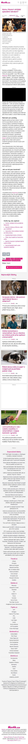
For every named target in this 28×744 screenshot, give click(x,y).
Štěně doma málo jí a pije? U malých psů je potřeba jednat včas (13, 369)
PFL (14, 616)
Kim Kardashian (14, 642)
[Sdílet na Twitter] (8, 254)
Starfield (14, 590)
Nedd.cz (5, 687)
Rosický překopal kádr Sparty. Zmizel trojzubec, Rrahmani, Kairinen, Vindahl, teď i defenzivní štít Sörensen (14, 541)
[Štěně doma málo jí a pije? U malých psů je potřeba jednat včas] (14, 357)
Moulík (12, 303)
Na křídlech (14, 673)
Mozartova (15, 193)
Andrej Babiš (14, 634)
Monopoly (14, 664)
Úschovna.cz (22, 685)
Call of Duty (14, 600)
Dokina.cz (22, 687)
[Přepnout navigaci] (21, 2)
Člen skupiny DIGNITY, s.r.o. (14, 740)
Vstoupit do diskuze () (15, 267)
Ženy (18, 681)
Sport (14, 681)
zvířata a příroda (7, 260)
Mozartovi (5, 76)
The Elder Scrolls (14, 602)
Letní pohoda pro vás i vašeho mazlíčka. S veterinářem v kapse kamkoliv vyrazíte (11, 430)
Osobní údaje (21, 737)
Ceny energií (14, 574)
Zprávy (9, 681)
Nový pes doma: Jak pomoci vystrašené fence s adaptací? (13, 299)
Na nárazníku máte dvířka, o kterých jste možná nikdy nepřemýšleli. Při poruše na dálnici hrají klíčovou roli (14, 518)
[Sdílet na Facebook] (4, 254)
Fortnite (14, 598)
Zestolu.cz (14, 656)
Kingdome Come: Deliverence (14, 604)
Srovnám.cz (21, 688)
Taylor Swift (14, 648)
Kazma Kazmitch (14, 640)
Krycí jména (14, 671)
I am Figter (14, 620)
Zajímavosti (12, 15)
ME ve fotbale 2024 (14, 569)
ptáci (12, 258)
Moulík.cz (10, 687)
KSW (14, 618)
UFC (14, 610)
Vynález (14, 580)
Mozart (4, 138)
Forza (14, 596)
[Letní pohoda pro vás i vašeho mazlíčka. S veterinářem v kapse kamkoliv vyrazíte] (14, 417)
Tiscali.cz (14, 559)
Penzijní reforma (14, 578)
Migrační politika (14, 567)
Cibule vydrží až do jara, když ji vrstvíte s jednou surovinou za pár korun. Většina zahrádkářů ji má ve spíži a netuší (14, 553)
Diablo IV (14, 594)
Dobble (14, 666)
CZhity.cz (5, 688)
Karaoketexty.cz (13, 685)
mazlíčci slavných (16, 260)
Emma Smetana (14, 651)
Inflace (14, 561)
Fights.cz (14, 607)
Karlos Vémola (14, 624)
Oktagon (14, 612)
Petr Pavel (14, 636)
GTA (14, 592)
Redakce (11, 737)
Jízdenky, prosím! (14, 677)
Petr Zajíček (17, 16)
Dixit (14, 669)
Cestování (22, 681)
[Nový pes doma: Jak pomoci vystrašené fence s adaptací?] (14, 287)
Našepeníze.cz (13, 688)
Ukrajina (14, 563)
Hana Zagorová (14, 638)
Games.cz (14, 583)
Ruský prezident (14, 572)
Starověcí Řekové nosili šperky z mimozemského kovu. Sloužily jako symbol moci (14, 496)
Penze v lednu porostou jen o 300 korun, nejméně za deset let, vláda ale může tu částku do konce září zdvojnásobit (14, 490)
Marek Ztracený (14, 646)
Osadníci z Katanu (14, 662)
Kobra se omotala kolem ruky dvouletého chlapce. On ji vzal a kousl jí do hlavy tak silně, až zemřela (14, 512)
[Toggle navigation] (25, 2)
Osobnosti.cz (14, 632)
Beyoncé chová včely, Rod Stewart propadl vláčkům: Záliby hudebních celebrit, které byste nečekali (14, 484)
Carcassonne (14, 658)
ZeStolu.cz (21, 683)
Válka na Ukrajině (14, 565)
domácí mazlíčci (18, 258)
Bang (14, 660)
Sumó (14, 622)
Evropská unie (14, 576)
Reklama (6, 737)
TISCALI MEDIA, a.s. (20, 739)
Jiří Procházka (14, 626)
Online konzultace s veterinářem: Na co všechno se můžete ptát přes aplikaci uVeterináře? (13, 334)
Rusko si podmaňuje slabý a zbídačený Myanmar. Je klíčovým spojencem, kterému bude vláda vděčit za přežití (14, 547)
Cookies (15, 737)
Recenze (14, 585)
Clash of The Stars (14, 614)
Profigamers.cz (13, 683)
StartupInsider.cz (14, 690)
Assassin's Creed (14, 587)
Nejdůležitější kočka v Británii (13, 235)
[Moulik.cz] (5, 2)
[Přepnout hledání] (18, 2)
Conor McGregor (14, 628)
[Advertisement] (14, 397)
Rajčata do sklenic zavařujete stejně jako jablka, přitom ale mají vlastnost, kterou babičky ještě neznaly (14, 478)
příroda (8, 258)
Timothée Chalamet (14, 653)
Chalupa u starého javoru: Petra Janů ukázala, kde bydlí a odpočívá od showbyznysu (14, 502)
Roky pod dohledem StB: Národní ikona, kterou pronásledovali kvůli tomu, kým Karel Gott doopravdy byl (14, 468)
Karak (14, 675)
